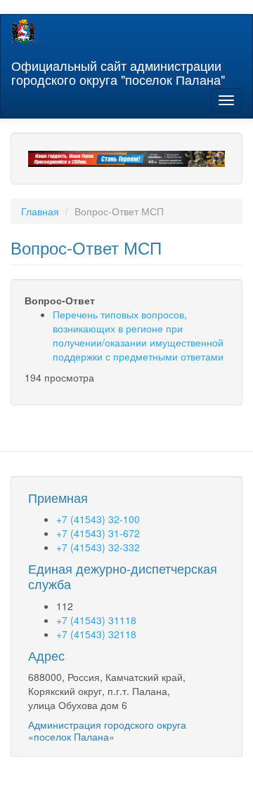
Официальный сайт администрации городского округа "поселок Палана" (118, 69)
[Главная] (23, 31)
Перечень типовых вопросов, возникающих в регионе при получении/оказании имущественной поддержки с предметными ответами (138, 335)
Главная (40, 211)
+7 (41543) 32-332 (98, 547)
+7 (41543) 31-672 (98, 533)
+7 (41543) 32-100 (98, 519)
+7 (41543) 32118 (96, 634)
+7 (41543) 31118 (96, 620)
